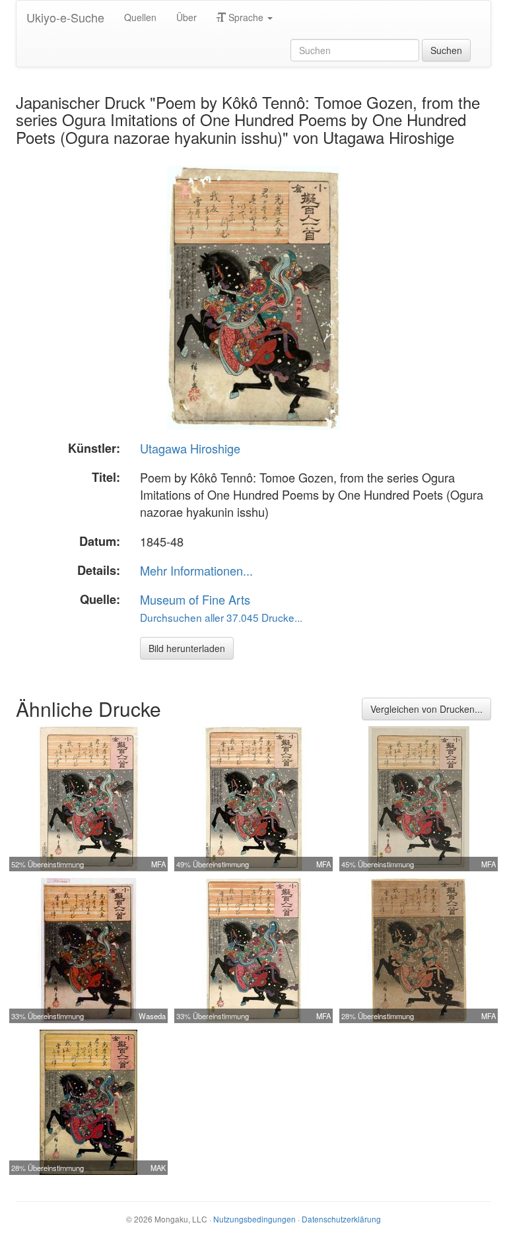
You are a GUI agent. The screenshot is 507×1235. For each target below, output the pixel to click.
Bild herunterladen (187, 648)
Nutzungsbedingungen (254, 1218)
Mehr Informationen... (196, 570)
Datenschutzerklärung (341, 1218)
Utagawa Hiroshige (190, 448)
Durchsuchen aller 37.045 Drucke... (221, 617)
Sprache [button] (245, 17)
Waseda (152, 1016)
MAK (158, 1167)
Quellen (140, 17)
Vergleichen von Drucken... (426, 709)
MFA (158, 864)
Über (186, 17)
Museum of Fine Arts (195, 599)
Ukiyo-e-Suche (65, 17)
